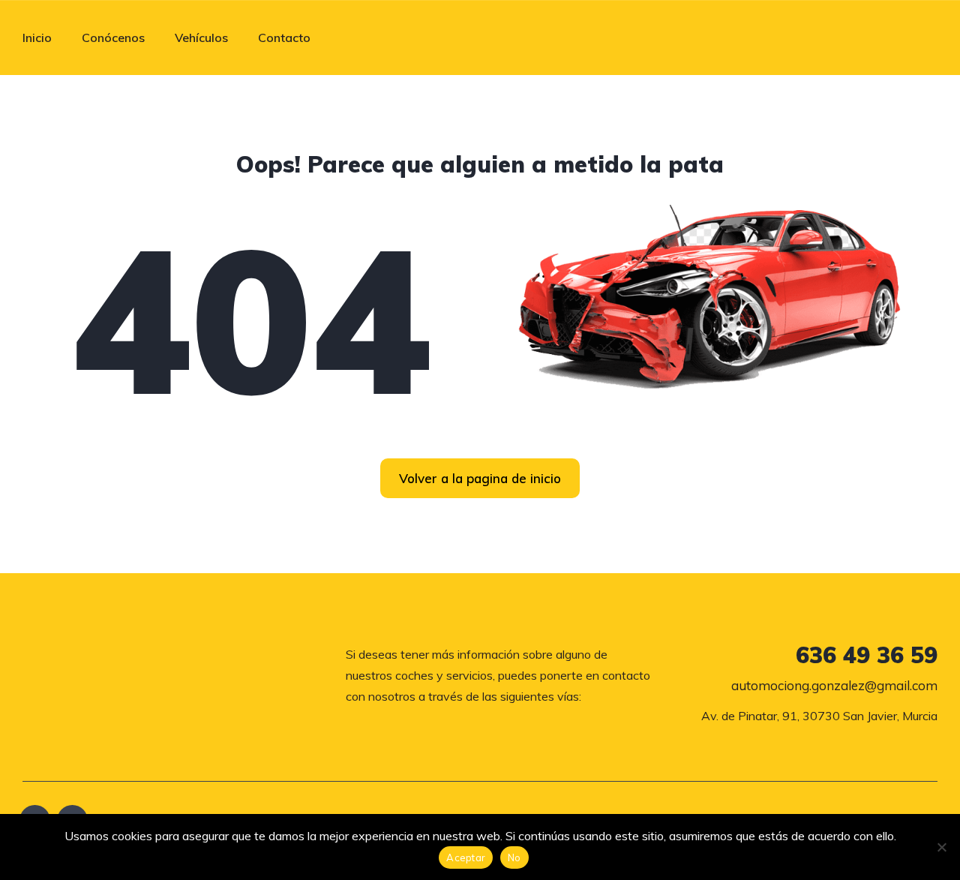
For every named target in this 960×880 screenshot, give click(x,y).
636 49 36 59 (867, 654)
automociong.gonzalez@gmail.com (834, 685)
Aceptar (465, 857)
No (514, 857)
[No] (941, 846)
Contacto (284, 37)
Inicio (37, 37)
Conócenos (113, 37)
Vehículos (201, 37)
